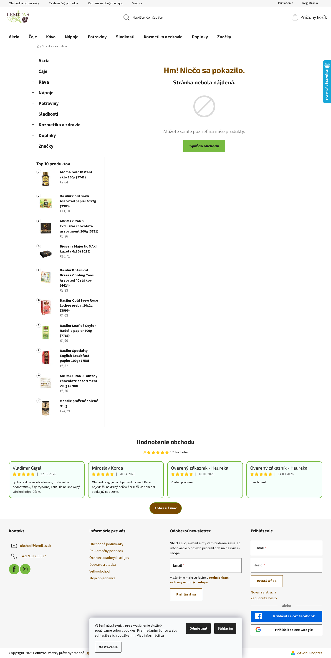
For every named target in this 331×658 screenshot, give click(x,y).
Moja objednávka (102, 578)
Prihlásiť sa (186, 594)
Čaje (42, 71)
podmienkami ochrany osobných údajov (200, 580)
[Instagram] (25, 569)
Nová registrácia (263, 592)
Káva (43, 82)
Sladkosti (48, 114)
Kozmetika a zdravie (59, 125)
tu (162, 635)
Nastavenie (108, 647)
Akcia (44, 61)
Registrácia (310, 3)
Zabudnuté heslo (264, 598)
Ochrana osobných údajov (105, 3)
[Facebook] (14, 569)
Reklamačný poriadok (63, 3)
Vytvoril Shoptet (309, 652)
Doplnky (47, 135)
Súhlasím (225, 628)
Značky (45, 146)
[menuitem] (14, 36)
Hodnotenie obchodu (165, 441)
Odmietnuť (198, 628)
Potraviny (48, 103)
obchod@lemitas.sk (35, 545)
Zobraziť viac (165, 508)
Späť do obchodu (204, 146)
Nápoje (45, 93)
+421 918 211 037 (33, 556)
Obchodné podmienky (24, 3)
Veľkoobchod (99, 571)
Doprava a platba (102, 564)
